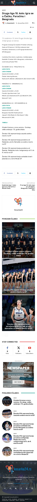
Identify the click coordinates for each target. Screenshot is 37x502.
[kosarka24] (3, 23)
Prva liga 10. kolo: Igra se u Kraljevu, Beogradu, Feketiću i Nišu (27, 187)
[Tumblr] (27, 488)
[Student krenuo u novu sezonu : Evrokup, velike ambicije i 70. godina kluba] (18, 240)
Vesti (4, 10)
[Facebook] (5, 488)
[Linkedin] (16, 488)
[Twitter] (32, 488)
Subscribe (29, 347)
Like (7, 347)
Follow (18, 347)
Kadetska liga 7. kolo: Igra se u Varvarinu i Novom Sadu (9, 186)
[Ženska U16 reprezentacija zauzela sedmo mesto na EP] (18, 277)
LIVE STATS (6, 69)
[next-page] (6, 335)
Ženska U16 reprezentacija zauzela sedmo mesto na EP (17, 135)
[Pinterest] (21, 488)
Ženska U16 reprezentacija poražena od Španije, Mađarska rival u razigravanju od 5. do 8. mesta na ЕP (18, 150)
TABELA (4, 122)
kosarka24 (10, 23)
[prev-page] (3, 335)
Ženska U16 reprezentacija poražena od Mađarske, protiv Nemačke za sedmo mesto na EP (17, 142)
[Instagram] (10, 488)
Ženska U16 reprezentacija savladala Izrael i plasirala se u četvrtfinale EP (17, 158)
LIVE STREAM (6, 71)
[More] (30, 32)
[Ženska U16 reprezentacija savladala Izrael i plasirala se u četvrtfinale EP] (7, 451)
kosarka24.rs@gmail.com (21, 483)
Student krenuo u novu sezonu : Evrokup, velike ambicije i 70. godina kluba (16, 128)
